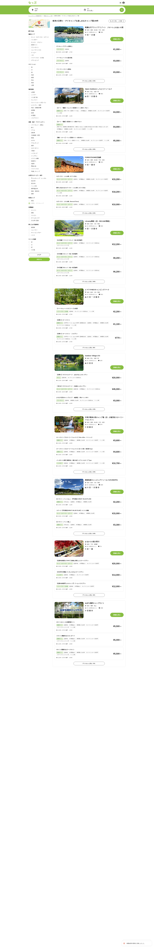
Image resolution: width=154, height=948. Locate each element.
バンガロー (34, 39)
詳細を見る (116, 39)
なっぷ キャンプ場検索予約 (35, 15)
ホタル (33, 140)
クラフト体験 (35, 158)
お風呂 (33, 92)
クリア (39, 254)
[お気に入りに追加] (81, 28)
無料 (32, 193)
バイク (33, 235)
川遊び (33, 150)
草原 (32, 82)
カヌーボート (35, 148)
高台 (32, 80)
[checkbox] (29, 37)
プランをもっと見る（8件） (89, 347)
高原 (32, 75)
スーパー (33, 210)
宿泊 (32, 200)
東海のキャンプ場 (48, 15)
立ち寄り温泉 (35, 220)
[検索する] (122, 10)
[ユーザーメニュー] (122, 3)
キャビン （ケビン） (37, 42)
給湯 (32, 113)
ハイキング (34, 153)
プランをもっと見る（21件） (89, 81)
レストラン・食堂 (36, 105)
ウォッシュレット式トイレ (38, 102)
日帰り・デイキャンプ (37, 203)
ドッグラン (34, 156)
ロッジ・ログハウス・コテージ (40, 37)
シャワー (33, 94)
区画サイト (34, 45)
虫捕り (33, 163)
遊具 (32, 145)
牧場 (32, 138)
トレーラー (34, 230)
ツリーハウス (35, 168)
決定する (39, 259)
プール (33, 130)
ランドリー (34, 100)
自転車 (33, 132)
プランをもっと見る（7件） (89, 663)
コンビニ (33, 215)
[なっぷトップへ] (33, 3)
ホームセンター (35, 218)
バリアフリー (35, 118)
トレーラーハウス (36, 50)
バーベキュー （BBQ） (37, 125)
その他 (33, 250)
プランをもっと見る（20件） (89, 149)
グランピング (35, 60)
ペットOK (34, 186)
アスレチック (35, 143)
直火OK (33, 183)
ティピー (33, 52)
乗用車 (33, 227)
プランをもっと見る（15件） (89, 472)
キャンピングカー (36, 232)
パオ (32, 55)
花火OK (33, 181)
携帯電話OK (34, 188)
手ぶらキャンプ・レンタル (38, 178)
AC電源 (33, 115)
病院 (32, 212)
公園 (32, 85)
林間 (32, 77)
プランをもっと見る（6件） (89, 595)
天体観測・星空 (35, 135)
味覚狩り (33, 161)
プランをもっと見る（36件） (89, 281)
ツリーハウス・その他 (37, 57)
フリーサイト (35, 47)
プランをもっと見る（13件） (89, 409)
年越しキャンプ (35, 171)
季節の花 (33, 166)
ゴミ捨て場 (34, 97)
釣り (32, 127)
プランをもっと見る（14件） (89, 533)
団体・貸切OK (35, 191)
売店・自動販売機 (36, 107)
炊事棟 (33, 110)
